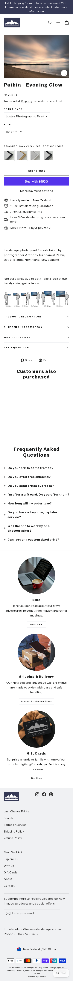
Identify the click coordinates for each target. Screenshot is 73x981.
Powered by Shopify (36, 976)
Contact (9, 885)
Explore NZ (11, 859)
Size (7, 124)
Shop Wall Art (13, 852)
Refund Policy (13, 838)
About (8, 879)
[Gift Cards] (36, 729)
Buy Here (36, 778)
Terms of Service (15, 825)
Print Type (13, 109)
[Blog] (36, 575)
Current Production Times (36, 701)
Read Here (36, 624)
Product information (23, 316)
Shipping (26, 101)
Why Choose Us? (17, 337)
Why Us (9, 865)
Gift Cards (10, 872)
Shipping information (23, 327)
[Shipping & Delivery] (36, 652)
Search (8, 818)
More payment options (36, 191)
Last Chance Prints (16, 811)
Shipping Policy (14, 831)
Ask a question (16, 347)
